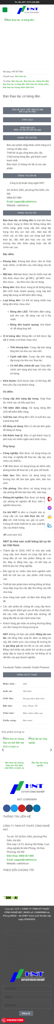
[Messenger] (49, 508)
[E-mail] (49, 516)
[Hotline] (49, 499)
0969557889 (15, 1020)
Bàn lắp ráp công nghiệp (40, 764)
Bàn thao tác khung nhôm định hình (18, 87)
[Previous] (3, 756)
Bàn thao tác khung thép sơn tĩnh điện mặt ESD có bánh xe (14, 765)
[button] (5, 9)
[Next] (51, 756)
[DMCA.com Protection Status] (10, 897)
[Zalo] (49, 525)
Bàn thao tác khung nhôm (37, 84)
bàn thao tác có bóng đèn (14, 84)
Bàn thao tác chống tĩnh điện (36, 81)
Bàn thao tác (20, 76)
